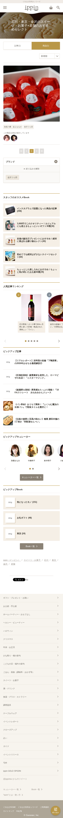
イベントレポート (11, 721)
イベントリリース (11, 755)
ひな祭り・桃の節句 (12, 656)
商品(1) (46, 46)
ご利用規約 (44, 807)
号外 (5, 763)
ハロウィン (8, 631)
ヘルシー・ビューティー (14, 622)
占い (5, 738)
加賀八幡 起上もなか (13, 127)
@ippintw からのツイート (15, 779)
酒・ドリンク (9, 688)
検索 (58, 7)
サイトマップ (8, 811)
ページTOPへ (31, 572)
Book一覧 (36, 789)
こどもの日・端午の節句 (14, 664)
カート (51, 7)
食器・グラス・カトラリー (14, 697)
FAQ (18, 811)
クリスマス (8, 639)
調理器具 (7, 705)
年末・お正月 (9, 647)
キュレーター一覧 (11, 789)
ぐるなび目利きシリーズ (28, 807)
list (27, 579)
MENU (5, 7)
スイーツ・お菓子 (11, 680)
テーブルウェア (10, 713)
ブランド (10, 161)
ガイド (6, 746)
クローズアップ (10, 730)
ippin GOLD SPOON (12, 771)
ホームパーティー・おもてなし (16, 614)
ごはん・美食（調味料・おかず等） (18, 672)
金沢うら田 (28, 127)
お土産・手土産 (10, 606)
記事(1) (17, 46)
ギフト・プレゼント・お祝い (15, 598)
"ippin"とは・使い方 (12, 795)
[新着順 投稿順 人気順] (49, 56)
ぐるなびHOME (9, 807)
